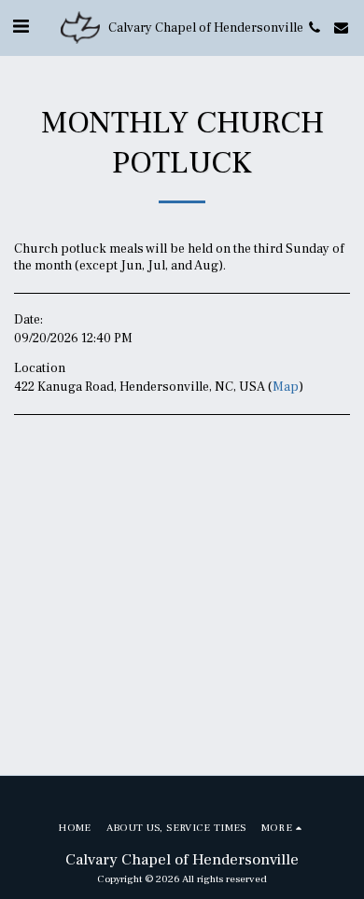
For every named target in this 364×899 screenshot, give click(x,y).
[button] (20, 27)
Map (286, 387)
